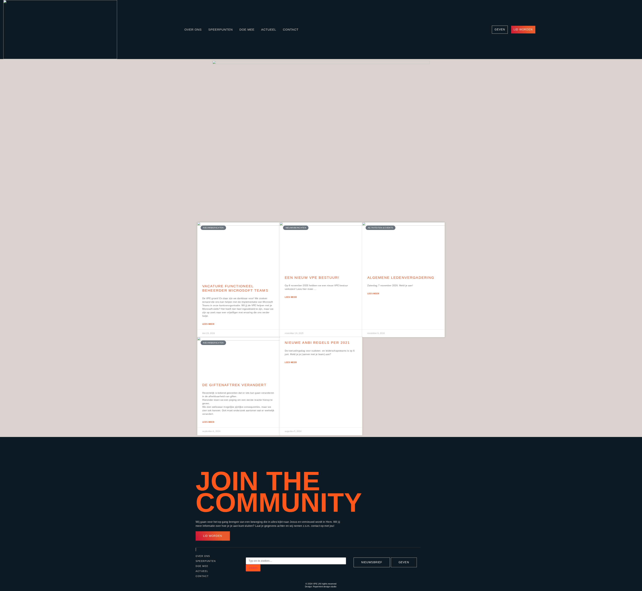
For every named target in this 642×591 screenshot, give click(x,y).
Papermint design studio (325, 586)
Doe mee (246, 29)
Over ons (193, 29)
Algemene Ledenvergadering (400, 277)
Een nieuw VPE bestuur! (312, 277)
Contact (290, 29)
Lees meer (208, 324)
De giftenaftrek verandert (234, 385)
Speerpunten (220, 29)
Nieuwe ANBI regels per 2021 (317, 342)
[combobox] (296, 560)
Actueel (268, 29)
